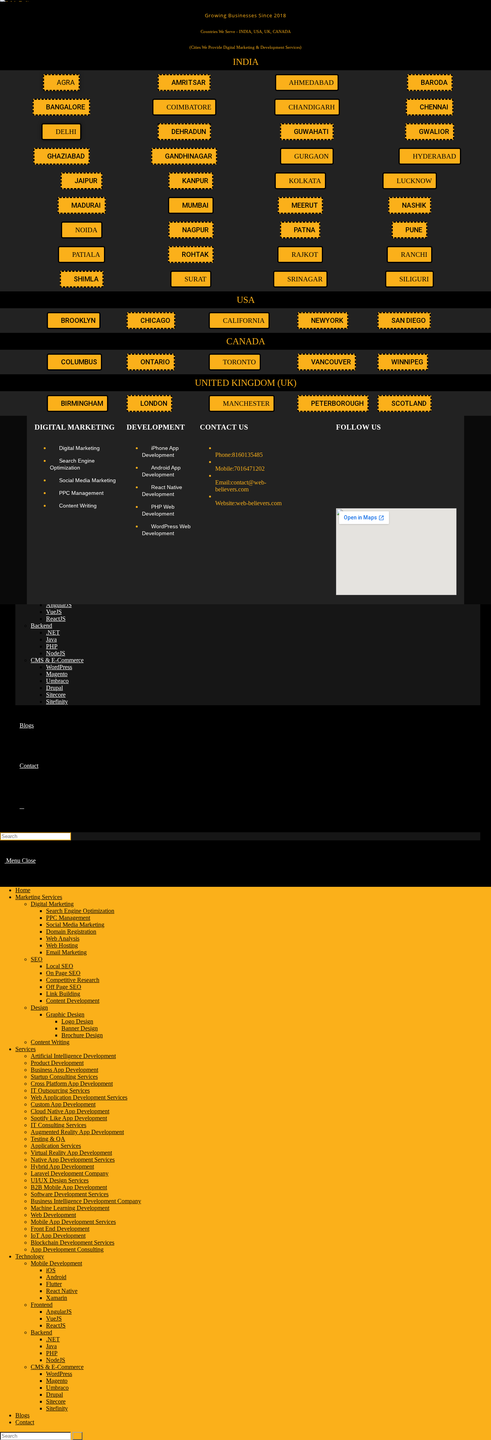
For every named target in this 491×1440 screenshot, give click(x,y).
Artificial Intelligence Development (73, 1056)
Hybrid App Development (62, 1166)
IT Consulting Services (58, 1125)
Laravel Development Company (70, 1173)
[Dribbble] (406, 468)
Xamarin (56, 1298)
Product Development (57, 1063)
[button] (300, 279)
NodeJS (55, 1360)
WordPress (59, 1374)
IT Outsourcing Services (60, 1090)
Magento (57, 1380)
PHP (52, 1353)
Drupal (54, 1394)
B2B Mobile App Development (69, 1187)
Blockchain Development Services (72, 1242)
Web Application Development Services (79, 1097)
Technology (29, 1256)
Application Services (56, 1145)
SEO (37, 959)
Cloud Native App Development (70, 1111)
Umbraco (57, 1387)
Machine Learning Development (70, 1208)
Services (25, 1049)
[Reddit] (366, 468)
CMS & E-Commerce (57, 1367)
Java (51, 1346)
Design (39, 1007)
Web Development (53, 1215)
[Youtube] (427, 448)
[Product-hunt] (345, 489)
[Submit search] (77, 1436)
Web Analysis (62, 938)
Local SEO (59, 966)
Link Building (63, 993)
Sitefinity (57, 1408)
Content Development (72, 1000)
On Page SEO (63, 973)
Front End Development (60, 1228)
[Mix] (447, 468)
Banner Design (79, 1028)
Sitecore (56, 1401)
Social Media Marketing (75, 924)
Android (56, 1277)
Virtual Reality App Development (71, 1152)
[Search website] (21, 806)
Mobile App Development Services (73, 1221)
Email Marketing (66, 952)
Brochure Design (82, 1035)
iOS (51, 1270)
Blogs (22, 1415)
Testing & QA (48, 1139)
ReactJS (56, 1325)
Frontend (42, 1304)
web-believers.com (259, 503)
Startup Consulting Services (64, 1076)
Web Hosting (62, 945)
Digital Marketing (52, 904)
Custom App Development (63, 1104)
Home (22, 890)
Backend (41, 1332)
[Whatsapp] (447, 448)
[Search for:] (35, 836)
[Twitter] (366, 448)
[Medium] (406, 448)
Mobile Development (56, 1263)
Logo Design (77, 1021)
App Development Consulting (67, 1249)
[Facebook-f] (345, 448)
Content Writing (50, 1042)
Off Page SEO (63, 987)
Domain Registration (71, 931)
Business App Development (64, 1069)
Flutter (54, 1284)
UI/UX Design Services (60, 1180)
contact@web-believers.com (240, 486)
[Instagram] (386, 448)
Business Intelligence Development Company (86, 1201)
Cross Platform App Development (72, 1083)
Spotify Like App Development (69, 1118)
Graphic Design (65, 1014)
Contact (24, 1422)
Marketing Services (38, 897)
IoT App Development (58, 1235)
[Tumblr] (345, 468)
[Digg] (427, 468)
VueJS (54, 1318)
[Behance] (386, 468)
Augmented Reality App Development (77, 1132)
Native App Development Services (73, 1159)
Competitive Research (72, 980)
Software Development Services (70, 1194)
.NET (53, 1339)
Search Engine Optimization (80, 911)
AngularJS (59, 1311)
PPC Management (68, 917)
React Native (61, 1291)
